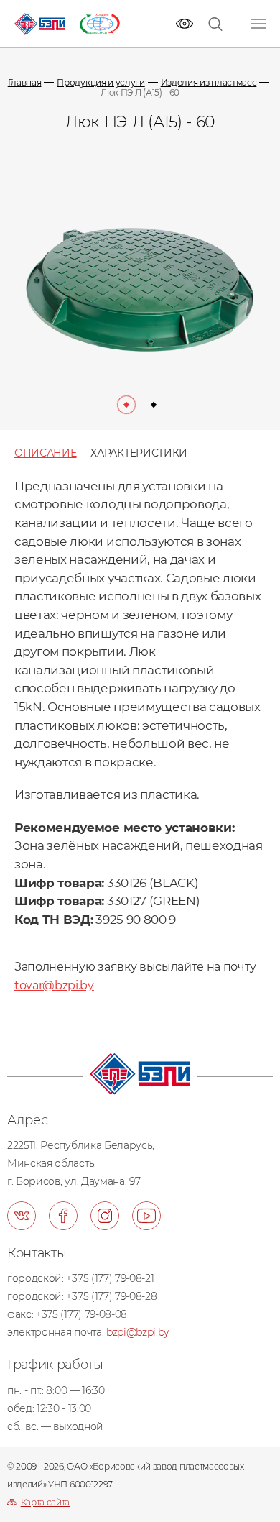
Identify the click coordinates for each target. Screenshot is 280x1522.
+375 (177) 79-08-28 (111, 1296)
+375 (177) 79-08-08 (81, 1314)
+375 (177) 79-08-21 (110, 1278)
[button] (126, 405)
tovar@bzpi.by (54, 985)
